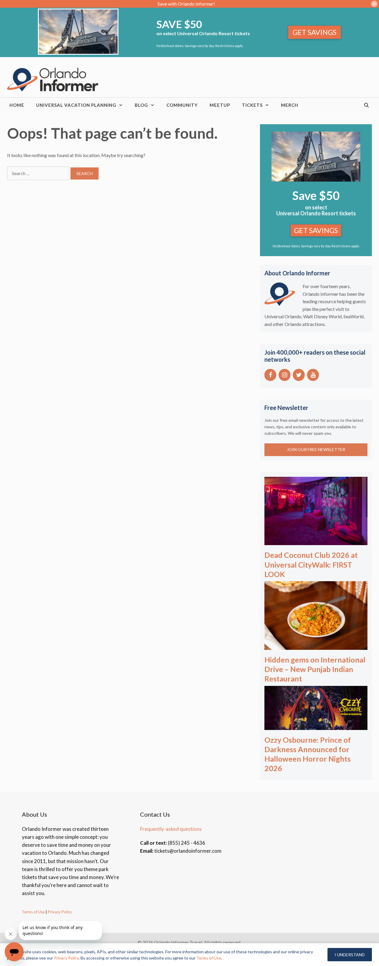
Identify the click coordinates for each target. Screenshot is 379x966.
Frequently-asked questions (171, 829)
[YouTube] (313, 375)
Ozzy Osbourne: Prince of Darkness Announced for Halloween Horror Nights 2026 (307, 754)
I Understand (350, 954)
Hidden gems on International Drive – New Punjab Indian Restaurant (314, 669)
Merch (289, 105)
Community (182, 105)
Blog (141, 105)
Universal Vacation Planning (76, 105)
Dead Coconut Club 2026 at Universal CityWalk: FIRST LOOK (311, 564)
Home (16, 105)
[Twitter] (299, 375)
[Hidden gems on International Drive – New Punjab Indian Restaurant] (315, 646)
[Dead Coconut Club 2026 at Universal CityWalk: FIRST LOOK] (315, 541)
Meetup (220, 105)
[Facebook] (270, 375)
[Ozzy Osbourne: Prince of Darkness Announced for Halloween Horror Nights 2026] (315, 726)
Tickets (252, 105)
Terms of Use (33, 912)
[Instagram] (284, 375)
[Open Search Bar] (366, 105)
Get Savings (314, 32)
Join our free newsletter (316, 449)
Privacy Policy (59, 912)
